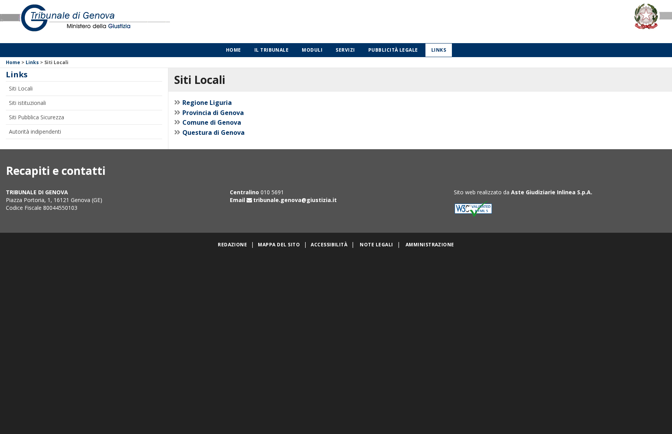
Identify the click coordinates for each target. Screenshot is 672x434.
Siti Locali (21, 88)
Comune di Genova (211, 122)
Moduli (312, 50)
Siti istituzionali (27, 102)
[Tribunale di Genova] (140, 21)
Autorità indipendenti (35, 131)
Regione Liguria (207, 102)
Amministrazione (430, 244)
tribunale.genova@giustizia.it (295, 200)
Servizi (345, 50)
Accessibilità (329, 244)
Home (233, 50)
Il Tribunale (271, 50)
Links (438, 50)
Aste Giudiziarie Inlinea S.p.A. (551, 192)
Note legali (376, 244)
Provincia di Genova (213, 112)
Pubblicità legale (393, 50)
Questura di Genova (213, 132)
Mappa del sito (279, 244)
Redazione (232, 244)
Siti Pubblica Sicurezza (36, 117)
